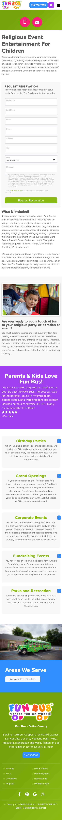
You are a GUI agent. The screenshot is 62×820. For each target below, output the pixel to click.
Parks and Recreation (31, 591)
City (8, 148)
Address (9, 138)
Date (8, 157)
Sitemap (10, 768)
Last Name (10, 110)
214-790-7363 (38, 5)
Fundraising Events (31, 556)
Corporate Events (31, 518)
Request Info (40, 778)
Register (10, 783)
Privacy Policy (16, 190)
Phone (9, 129)
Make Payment (41, 773)
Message (10, 167)
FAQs (8, 773)
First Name (10, 100)
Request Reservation (31, 200)
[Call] (25, 22)
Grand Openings (31, 476)
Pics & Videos (41, 768)
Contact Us (11, 778)
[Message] (37, 22)
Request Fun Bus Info (23, 679)
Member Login (41, 783)
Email (8, 119)
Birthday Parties (31, 441)
